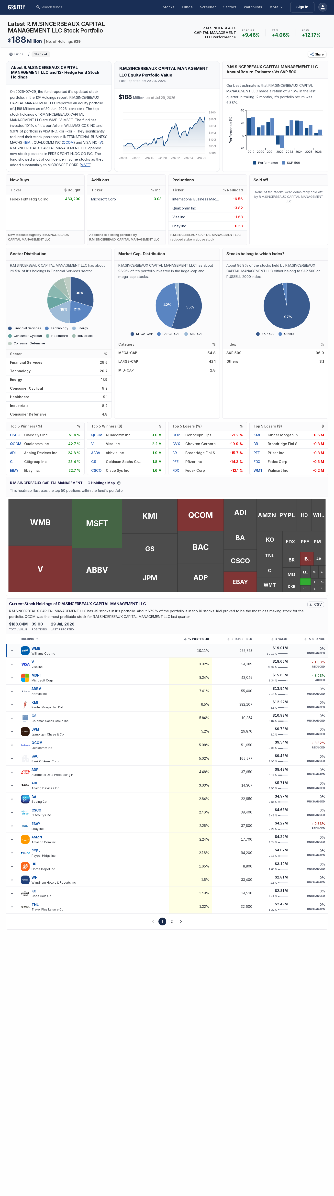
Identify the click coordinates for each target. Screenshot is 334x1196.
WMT (258, 470)
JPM (35, 729)
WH (34, 877)
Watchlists (253, 7)
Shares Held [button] (242, 639)
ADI (13, 453)
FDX (175, 470)
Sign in (302, 7)
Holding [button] (27, 639)
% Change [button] (317, 639)
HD (34, 864)
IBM (27, 142)
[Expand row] (12, 651)
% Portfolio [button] (198, 639)
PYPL (36, 851)
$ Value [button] (282, 639)
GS (93, 462)
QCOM (68, 142)
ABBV (95, 453)
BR (174, 453)
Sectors (229, 7)
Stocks (169, 7)
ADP (35, 770)
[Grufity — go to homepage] (20, 7)
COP (176, 435)
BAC (35, 756)
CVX (176, 444)
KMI (257, 435)
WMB (36, 648)
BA (34, 797)
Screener (208, 7)
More (273, 7)
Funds (187, 7)
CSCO (15, 435)
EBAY (14, 470)
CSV (318, 604)
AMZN (37, 837)
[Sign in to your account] (322, 7)
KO (34, 891)
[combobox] (78, 7)
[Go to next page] (181, 921)
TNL (35, 905)
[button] (317, 54)
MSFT (85, 165)
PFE (175, 462)
